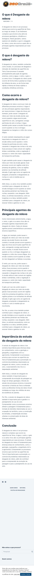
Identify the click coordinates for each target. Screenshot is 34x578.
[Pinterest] (5, 482)
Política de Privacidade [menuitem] (18, 490)
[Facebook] (2, 482)
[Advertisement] (17, 525)
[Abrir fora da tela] (31, 4)
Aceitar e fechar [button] (25, 574)
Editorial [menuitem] (23, 487)
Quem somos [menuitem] (14, 487)
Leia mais (17, 574)
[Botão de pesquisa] (32, 551)
